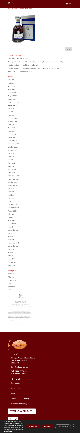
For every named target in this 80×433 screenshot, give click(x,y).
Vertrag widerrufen (21, 411)
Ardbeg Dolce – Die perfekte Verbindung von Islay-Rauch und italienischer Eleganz (37, 62)
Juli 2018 (11, 233)
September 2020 (13, 208)
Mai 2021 (11, 195)
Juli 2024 (11, 109)
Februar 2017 (12, 262)
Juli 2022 (11, 153)
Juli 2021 (11, 189)
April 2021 (11, 198)
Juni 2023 (11, 125)
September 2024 (13, 105)
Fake (9, 283)
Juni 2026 (11, 83)
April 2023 (11, 128)
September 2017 (13, 246)
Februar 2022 (12, 169)
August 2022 (12, 150)
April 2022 (11, 163)
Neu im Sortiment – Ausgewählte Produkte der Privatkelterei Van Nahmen (34, 68)
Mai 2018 (11, 236)
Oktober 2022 (13, 147)
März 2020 (11, 220)
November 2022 (13, 144)
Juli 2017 (11, 249)
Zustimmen (33, 426)
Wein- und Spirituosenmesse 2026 (20, 71)
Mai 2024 (11, 112)
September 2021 (13, 185)
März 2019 (11, 227)
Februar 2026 (12, 93)
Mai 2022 (11, 160)
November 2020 (13, 201)
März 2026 (11, 89)
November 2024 (13, 102)
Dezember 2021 (13, 176)
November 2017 (13, 243)
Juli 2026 (11, 80)
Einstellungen (8, 431)
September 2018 (13, 230)
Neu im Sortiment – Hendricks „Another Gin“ (23, 65)
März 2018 (11, 240)
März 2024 (11, 115)
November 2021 (13, 179)
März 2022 (11, 166)
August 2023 (12, 121)
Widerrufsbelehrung (19, 403)
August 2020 (12, 211)
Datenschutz (16, 388)
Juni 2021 (11, 192)
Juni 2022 (11, 157)
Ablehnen (47, 426)
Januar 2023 (12, 137)
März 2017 (11, 259)
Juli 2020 (11, 214)
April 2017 (11, 256)
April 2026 (11, 86)
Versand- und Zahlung (20, 398)
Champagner (12, 280)
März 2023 (11, 131)
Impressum (15, 383)
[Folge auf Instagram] (15, 419)
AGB (13, 393)
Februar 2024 (12, 118)
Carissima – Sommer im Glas (18, 59)
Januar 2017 (12, 265)
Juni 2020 (11, 217)
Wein (10, 290)
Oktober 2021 (13, 182)
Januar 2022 (12, 173)
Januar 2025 (12, 99)
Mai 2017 (11, 252)
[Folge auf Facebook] (10, 419)
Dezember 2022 (13, 141)
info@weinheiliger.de (19, 367)
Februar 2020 (12, 224)
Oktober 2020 (13, 204)
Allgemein (11, 277)
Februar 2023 (12, 134)
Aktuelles (11, 274)
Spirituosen (12, 286)
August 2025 (12, 96)
